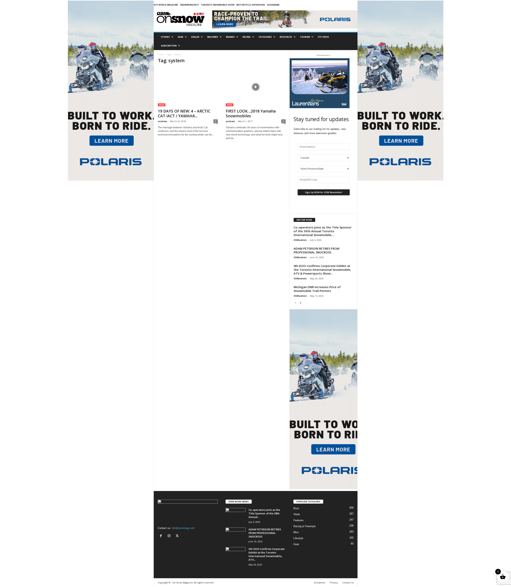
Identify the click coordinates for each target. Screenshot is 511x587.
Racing (247, 37)
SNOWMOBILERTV (189, 4)
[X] (177, 536)
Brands (230, 37)
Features (298, 520)
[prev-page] (296, 303)
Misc (296, 532)
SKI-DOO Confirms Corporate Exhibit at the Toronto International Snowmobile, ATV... (267, 554)
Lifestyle (298, 538)
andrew (162, 121)
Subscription (168, 45)
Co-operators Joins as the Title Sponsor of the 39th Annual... (264, 513)
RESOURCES (286, 37)
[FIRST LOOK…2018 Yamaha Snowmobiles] (256, 87)
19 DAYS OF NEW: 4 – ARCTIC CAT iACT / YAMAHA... (184, 114)
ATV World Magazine (166, 4)
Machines (212, 37)
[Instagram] (170, 536)
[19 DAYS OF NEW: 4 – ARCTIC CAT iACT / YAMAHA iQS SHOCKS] (188, 87)
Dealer (195, 37)
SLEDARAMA (273, 4)
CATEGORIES (265, 37)
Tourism (305, 37)
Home (160, 54)
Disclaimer (319, 582)
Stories (165, 37)
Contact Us (348, 582)
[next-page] (300, 303)
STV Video (323, 37)
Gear (180, 37)
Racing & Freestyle (304, 526)
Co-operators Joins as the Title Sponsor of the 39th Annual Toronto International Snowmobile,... (323, 231)
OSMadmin (300, 239)
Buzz (296, 508)
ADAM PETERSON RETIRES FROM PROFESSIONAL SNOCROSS (316, 250)
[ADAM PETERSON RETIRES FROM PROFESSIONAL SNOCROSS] (236, 535)
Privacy (334, 582)
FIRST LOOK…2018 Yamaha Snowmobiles (251, 114)
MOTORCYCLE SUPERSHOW (250, 4)
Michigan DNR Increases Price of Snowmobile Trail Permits (317, 289)
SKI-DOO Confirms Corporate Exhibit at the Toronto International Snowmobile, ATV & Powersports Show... (322, 269)
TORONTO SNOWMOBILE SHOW (217, 4)
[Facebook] (162, 536)
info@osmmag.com (183, 528)
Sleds (161, 104)
